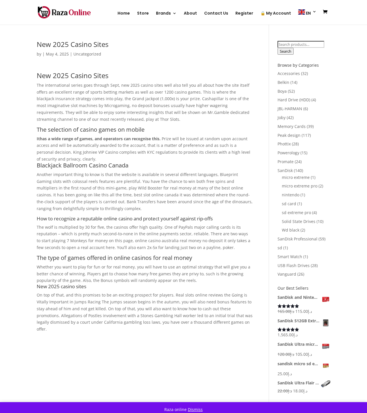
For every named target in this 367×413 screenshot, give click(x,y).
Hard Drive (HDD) (294, 99)
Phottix (284, 144)
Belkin (283, 82)
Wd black (290, 230)
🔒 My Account (275, 13)
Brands (163, 13)
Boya (282, 91)
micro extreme (296, 177)
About (190, 13)
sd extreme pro (296, 212)
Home (124, 13)
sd (280, 247)
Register (244, 13)
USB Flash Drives (294, 265)
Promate (286, 161)
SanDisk (285, 170)
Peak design (289, 135)
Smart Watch (290, 256)
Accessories (289, 73)
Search (285, 51)
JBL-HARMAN (290, 108)
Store (143, 13)
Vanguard (287, 274)
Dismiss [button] (195, 409)
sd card (289, 203)
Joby (282, 117)
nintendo (290, 194)
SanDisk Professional (297, 239)
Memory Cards (292, 126)
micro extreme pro (299, 186)
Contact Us (216, 13)
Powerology (288, 152)
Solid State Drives (298, 221)
